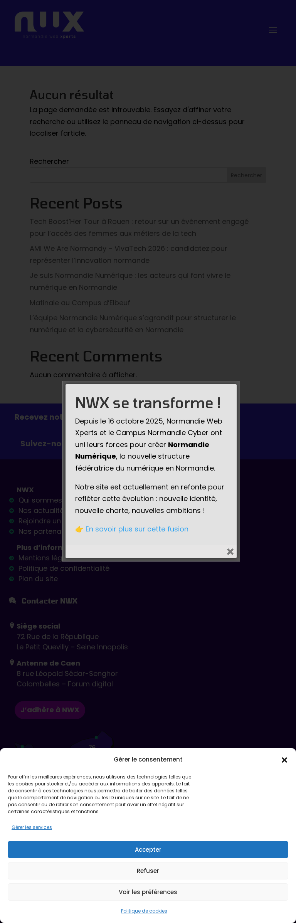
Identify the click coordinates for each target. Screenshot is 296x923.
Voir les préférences (148, 892)
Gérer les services (32, 827)
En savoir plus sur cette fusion (137, 529)
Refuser (148, 871)
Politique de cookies (144, 911)
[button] (284, 760)
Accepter (148, 850)
